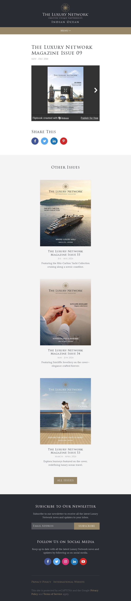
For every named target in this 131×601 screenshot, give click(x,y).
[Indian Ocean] (65, 13)
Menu (64, 30)
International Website (69, 582)
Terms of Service (52, 594)
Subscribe (86, 526)
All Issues (65, 480)
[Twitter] (44, 141)
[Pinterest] (63, 141)
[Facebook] (35, 141)
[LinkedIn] (54, 141)
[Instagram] (65, 561)
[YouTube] (83, 561)
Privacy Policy (41, 582)
